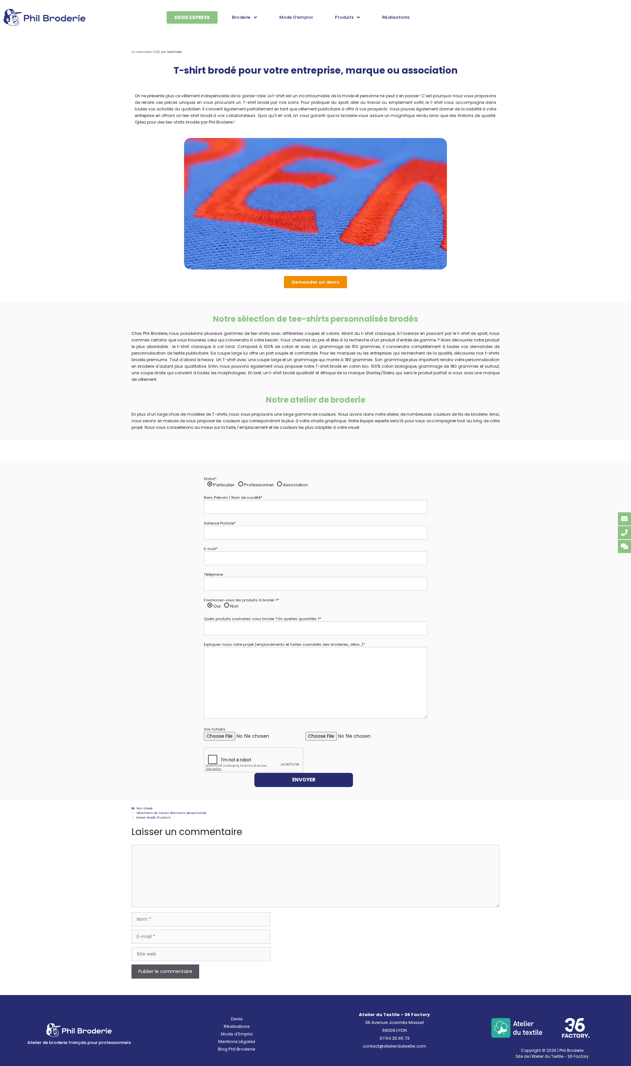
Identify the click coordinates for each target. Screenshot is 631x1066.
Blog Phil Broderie (236, 1049)
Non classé (144, 808)
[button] (244, 17)
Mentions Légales (236, 1041)
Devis (237, 1019)
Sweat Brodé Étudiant (153, 817)
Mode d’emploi (296, 17)
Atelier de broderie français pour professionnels (79, 1042)
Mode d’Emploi (237, 1034)
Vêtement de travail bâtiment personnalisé (171, 813)
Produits (344, 17)
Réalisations (395, 17)
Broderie (241, 17)
